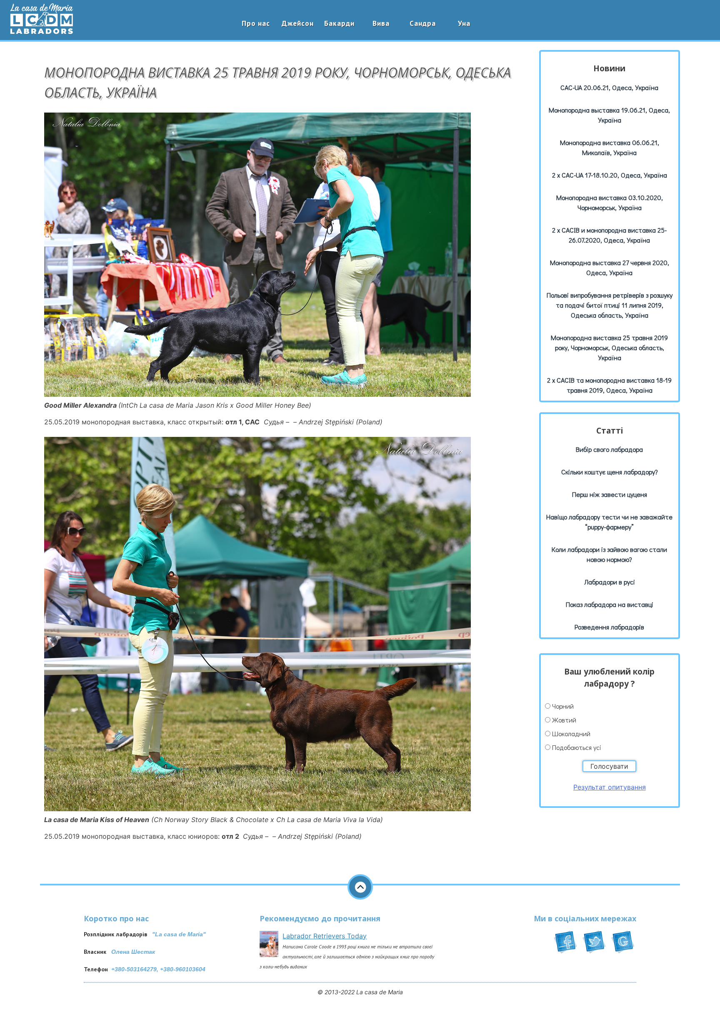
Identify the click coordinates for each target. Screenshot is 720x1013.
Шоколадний (571, 733)
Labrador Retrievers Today (324, 936)
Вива (381, 23)
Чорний (563, 706)
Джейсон (298, 23)
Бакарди (339, 23)
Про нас (256, 23)
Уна (464, 23)
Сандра (423, 23)
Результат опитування (609, 787)
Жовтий (564, 719)
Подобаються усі (576, 747)
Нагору (360, 887)
